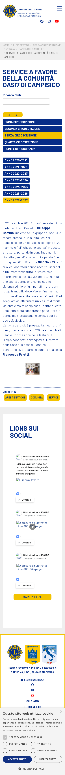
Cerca (13, 115)
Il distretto (21, 45)
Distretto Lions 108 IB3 (36, 456)
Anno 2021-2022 (16, 167)
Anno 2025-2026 (16, 193)
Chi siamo (32, 701)
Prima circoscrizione (20, 122)
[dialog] (32, 741)
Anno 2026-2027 (16, 200)
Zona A (10, 49)
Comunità (37, 397)
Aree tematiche (15, 397)
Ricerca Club (12, 95)
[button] (32, 769)
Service (53, 397)
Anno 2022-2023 (16, 173)
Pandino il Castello (31, 49)
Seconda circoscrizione (22, 128)
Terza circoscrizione (47, 45)
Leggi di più (29, 729)
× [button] (61, 711)
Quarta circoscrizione (21, 142)
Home (6, 45)
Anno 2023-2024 (16, 180)
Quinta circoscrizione (21, 149)
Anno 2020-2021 (16, 160)
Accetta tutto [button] (17, 759)
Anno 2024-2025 (16, 187)
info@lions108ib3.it (33, 679)
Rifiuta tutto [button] (48, 759)
